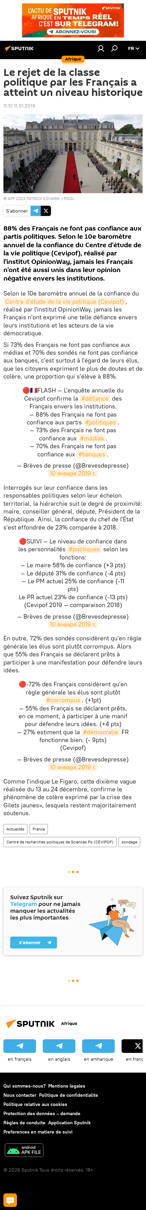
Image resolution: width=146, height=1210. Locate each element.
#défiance (95, 398)
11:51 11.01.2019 (19, 106)
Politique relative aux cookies (35, 1104)
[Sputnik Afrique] (20, 51)
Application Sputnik (69, 1123)
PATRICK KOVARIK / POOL (50, 198)
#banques (91, 454)
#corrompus (63, 700)
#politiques (100, 422)
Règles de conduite (24, 1123)
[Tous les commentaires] (10, 1200)
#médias (92, 438)
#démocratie (100, 732)
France (39, 828)
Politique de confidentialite (68, 1095)
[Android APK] (24, 1151)
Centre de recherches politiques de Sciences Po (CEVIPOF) (59, 841)
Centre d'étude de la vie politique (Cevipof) (64, 301)
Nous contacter (19, 1095)
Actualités (15, 828)
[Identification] (101, 48)
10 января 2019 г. (73, 473)
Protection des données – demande (41, 1113)
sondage (129, 841)
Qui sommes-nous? (24, 1086)
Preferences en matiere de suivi (38, 1132)
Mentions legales (66, 1086)
